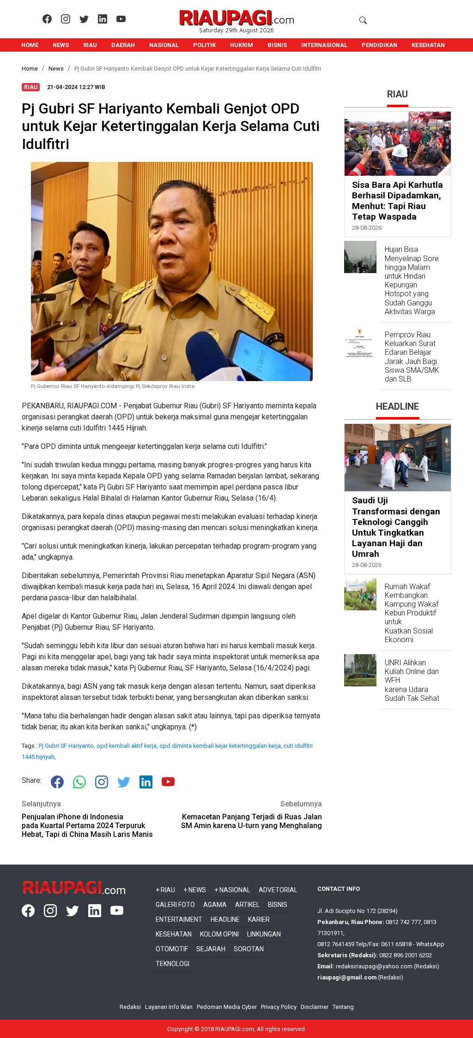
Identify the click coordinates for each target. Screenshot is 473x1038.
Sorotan (249, 949)
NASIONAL (164, 45)
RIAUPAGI (224, 16)
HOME (29, 45)
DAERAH (123, 45)
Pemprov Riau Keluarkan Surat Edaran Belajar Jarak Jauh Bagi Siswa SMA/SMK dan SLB (412, 356)
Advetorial (278, 890)
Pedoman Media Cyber (227, 1006)
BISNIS (277, 45)
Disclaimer (314, 1006)
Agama (215, 904)
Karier (259, 919)
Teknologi (172, 963)
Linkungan (264, 934)
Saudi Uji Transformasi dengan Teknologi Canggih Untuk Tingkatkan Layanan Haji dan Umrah (396, 527)
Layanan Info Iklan (169, 1006)
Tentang (343, 1006)
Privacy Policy (279, 1006)
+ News (194, 890)
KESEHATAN (428, 45)
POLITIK (204, 45)
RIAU (90, 45)
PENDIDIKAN (379, 45)
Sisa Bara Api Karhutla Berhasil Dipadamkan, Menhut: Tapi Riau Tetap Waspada (397, 200)
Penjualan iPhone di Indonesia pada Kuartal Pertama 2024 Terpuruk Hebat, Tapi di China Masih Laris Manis (87, 825)
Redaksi (130, 1006)
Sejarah (210, 949)
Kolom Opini (219, 934)
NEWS (61, 45)
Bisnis (277, 904)
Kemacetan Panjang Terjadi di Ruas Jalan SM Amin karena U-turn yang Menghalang (251, 821)
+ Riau (165, 890)
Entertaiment (179, 919)
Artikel (247, 904)
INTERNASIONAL (324, 45)
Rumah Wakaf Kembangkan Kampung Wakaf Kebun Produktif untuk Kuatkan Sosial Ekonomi (411, 613)
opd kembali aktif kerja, (128, 745)
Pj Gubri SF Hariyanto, (68, 745)
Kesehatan (174, 934)
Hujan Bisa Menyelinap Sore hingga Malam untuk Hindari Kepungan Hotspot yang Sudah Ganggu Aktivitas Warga (412, 280)
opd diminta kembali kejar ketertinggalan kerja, (221, 745)
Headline (225, 919)
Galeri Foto (175, 904)
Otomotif (172, 949)
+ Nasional (232, 890)
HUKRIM (241, 45)
